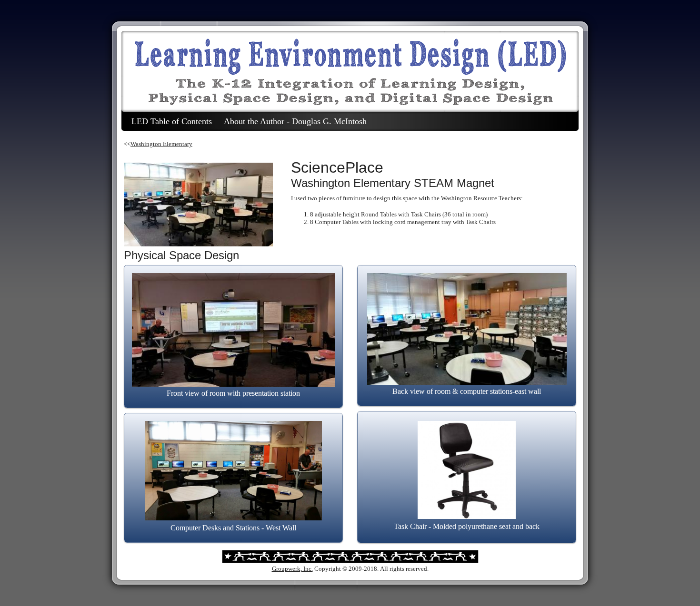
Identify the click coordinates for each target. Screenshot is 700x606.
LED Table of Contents (171, 121)
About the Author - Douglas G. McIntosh (295, 121)
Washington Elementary (161, 143)
